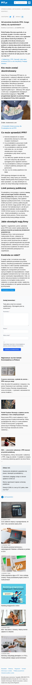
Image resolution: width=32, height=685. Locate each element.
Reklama (10, 668)
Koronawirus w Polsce (8, 290)
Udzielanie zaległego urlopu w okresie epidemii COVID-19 (14, 478)
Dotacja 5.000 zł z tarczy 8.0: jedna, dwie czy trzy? (15, 488)
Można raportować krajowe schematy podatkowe (14, 483)
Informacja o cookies (6, 670)
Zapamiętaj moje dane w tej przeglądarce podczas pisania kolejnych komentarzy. (14, 344)
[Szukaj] (15, 2)
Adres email (6, 335)
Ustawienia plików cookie (7, 673)
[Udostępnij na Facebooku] (13, 16)
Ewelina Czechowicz (7, 28)
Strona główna (6, 9)
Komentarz (6, 311)
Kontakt (24, 668)
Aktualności (16, 9)
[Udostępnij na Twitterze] (10, 16)
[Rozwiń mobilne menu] (29, 3)
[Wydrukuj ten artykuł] (22, 16)
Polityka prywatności (19, 670)
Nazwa (5, 328)
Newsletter (4, 668)
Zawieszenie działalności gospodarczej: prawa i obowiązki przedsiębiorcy (15, 472)
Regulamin (17, 668)
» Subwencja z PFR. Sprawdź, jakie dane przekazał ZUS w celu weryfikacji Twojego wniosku (14, 61)
